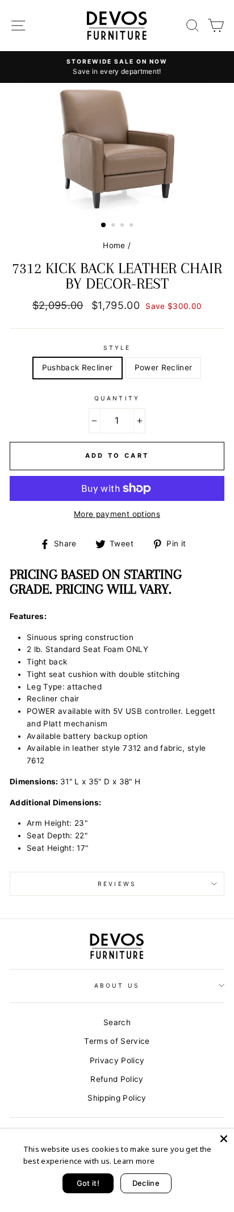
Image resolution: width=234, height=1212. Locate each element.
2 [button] (114, 226)
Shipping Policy (116, 1097)
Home (114, 245)
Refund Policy (116, 1079)
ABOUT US (116, 985)
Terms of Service (116, 1041)
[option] (117, 67)
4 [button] (132, 226)
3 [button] (123, 226)
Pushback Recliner (77, 367)
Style (117, 347)
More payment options (117, 514)
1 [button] (104, 225)
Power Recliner (164, 367)
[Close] (223, 1138)
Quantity (116, 398)
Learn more (134, 1161)
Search (117, 1022)
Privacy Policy (117, 1060)
